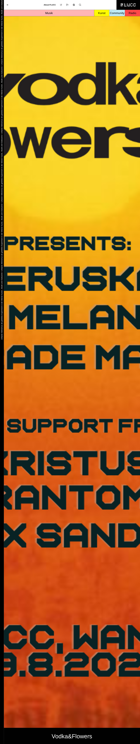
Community (117, 13)
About (50, 5)
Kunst (101, 13)
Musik (49, 13)
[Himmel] (6, 5)
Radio (132, 13)
